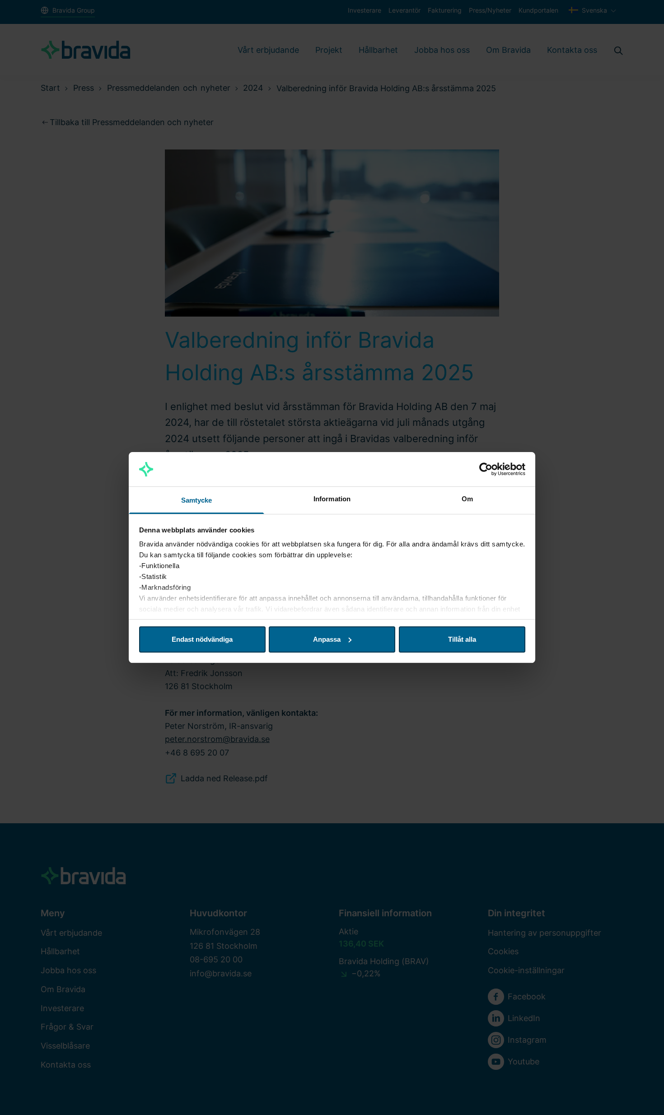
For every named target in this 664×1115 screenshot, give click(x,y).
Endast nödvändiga (202, 639)
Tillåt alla (462, 639)
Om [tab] (467, 499)
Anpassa (327, 639)
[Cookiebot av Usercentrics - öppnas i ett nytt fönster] (485, 469)
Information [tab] (332, 499)
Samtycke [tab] (196, 500)
